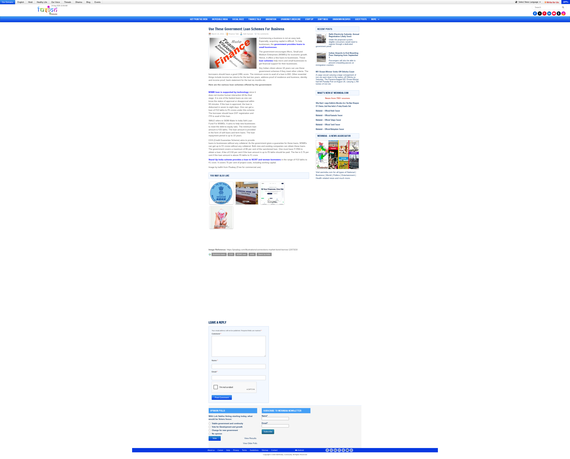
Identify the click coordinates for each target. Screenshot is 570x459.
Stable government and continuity (227, 423)
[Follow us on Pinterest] (544, 13)
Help (228, 450)
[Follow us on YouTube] (554, 13)
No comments (263, 34)
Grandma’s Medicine (291, 19)
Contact (274, 450)
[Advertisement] (13, 68)
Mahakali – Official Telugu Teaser (328, 119)
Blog (88, 2)
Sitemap (265, 450)
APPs (565, 2)
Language (528, 2)
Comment (216, 334)
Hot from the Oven (198, 19)
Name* (265, 416)
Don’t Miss (323, 19)
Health (319, 178)
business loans (219, 254)
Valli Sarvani (248, 34)
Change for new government (225, 430)
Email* (265, 423)
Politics (336, 175)
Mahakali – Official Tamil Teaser (328, 124)
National (351, 172)
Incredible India (220, 19)
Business (320, 175)
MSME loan (241, 254)
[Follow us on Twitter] (540, 13)
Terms (244, 450)
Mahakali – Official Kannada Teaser (329, 115)
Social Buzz (238, 19)
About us (211, 450)
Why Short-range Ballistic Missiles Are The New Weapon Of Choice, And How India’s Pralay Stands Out (337, 104)
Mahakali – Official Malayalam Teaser (330, 129)
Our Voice (55, 2)
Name (215, 360)
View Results (250, 438)
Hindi (30, 2)
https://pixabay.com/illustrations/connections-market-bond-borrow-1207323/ (262, 250)
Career (220, 450)
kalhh (220, 167)
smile (252, 254)
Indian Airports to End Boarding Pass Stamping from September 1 (343, 55)
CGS (231, 254)
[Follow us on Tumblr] (559, 13)
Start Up (309, 19)
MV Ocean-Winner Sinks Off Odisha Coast (335, 72)
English (21, 2)
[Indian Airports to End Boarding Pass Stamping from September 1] (321, 57)
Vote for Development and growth (227, 427)
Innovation (271, 19)
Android (300, 450)
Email (215, 372)
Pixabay (232, 167)
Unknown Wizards (341, 19)
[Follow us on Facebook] (535, 13)
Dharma (78, 2)
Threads (67, 2)
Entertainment (348, 175)
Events (98, 2)
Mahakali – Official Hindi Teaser (328, 110)
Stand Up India (264, 254)
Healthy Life (42, 2)
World (329, 175)
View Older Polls (250, 443)
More (374, 19)
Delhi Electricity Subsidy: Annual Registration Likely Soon (344, 35)
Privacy (236, 450)
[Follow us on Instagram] (563, 13)
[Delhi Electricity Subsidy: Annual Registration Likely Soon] (321, 38)
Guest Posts (361, 19)
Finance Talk (254, 19)
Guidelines (254, 450)
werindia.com (326, 172)
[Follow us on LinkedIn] (549, 13)
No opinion (217, 434)
